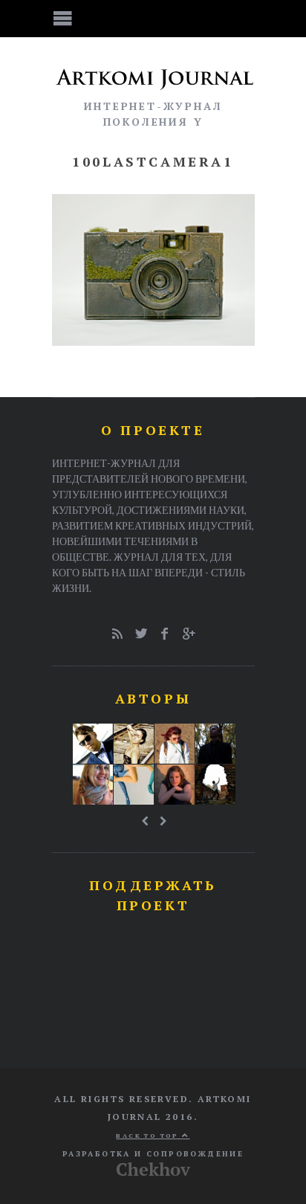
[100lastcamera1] (153, 341)
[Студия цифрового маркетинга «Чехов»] (153, 1172)
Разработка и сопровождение (153, 1154)
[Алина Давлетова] (174, 744)
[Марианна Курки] (93, 784)
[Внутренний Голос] (215, 744)
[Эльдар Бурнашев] (215, 784)
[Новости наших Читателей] (134, 784)
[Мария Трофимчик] (134, 744)
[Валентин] (93, 744)
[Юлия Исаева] (174, 784)
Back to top (149, 1135)
